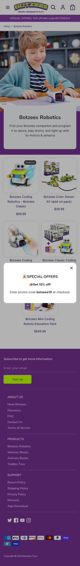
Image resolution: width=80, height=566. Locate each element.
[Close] (71, 268)
